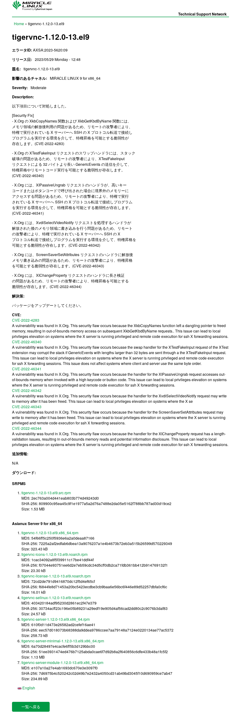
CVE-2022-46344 (26, 428)
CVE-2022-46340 (26, 341)
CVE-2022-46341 (26, 368)
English (28, 688)
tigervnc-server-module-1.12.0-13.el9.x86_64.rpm (62, 662)
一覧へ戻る (30, 706)
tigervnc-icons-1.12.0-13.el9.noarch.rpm (54, 554)
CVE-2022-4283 (25, 320)
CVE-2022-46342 (26, 390)
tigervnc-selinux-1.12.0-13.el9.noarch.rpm (56, 597)
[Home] (33, 10)
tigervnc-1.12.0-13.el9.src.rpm (46, 492)
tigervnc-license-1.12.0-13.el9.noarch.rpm (56, 576)
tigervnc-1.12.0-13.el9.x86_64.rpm (49, 532)
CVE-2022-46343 (26, 406)
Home (19, 23)
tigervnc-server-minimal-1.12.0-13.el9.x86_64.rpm (62, 641)
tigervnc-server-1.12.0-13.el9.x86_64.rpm (55, 619)
